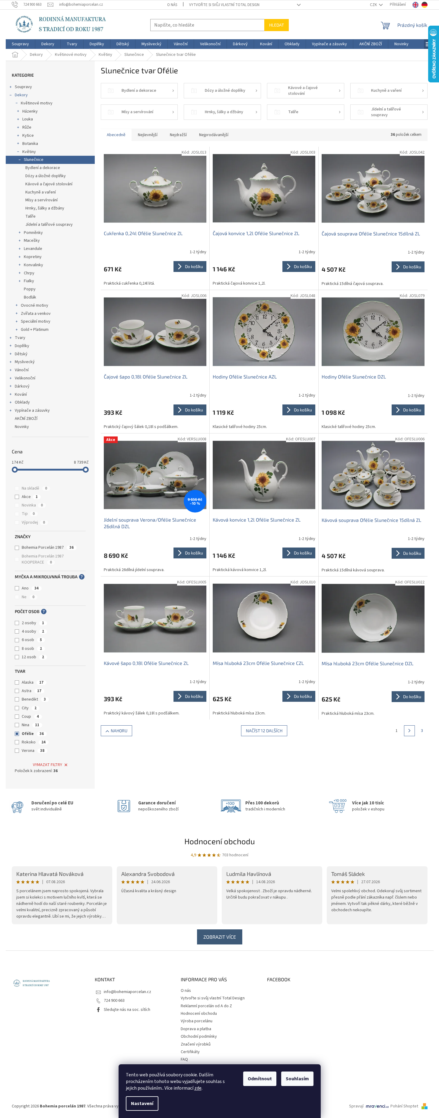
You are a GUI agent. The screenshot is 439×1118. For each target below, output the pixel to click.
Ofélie (33, 734)
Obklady (22, 402)
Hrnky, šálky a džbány (44, 208)
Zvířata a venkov (36, 314)
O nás (172, 5)
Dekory (21, 95)
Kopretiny (33, 257)
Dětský (21, 354)
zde (198, 1088)
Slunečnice (33, 160)
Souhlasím (297, 1078)
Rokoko (34, 742)
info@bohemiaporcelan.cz (127, 992)
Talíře (30, 216)
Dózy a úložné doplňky (45, 176)
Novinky (22, 427)
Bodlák (30, 297)
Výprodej (33, 522)
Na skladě (34, 488)
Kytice (28, 136)
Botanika (30, 144)
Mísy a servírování (41, 200)
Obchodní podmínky (199, 1036)
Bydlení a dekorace (42, 168)
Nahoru (119, 730)
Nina (30, 725)
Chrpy (29, 273)
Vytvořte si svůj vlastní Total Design (224, 5)
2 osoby (33, 623)
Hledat (276, 24)
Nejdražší (178, 135)
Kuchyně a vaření (40, 192)
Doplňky (22, 346)
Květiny (29, 152)
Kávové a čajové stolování (48, 184)
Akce (30, 497)
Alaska (32, 682)
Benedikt (34, 699)
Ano (30, 588)
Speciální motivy (35, 321)
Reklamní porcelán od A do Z (206, 1006)
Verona (33, 751)
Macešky (32, 241)
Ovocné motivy (34, 305)
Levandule (33, 249)
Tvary (20, 338)
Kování (21, 394)
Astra (31, 691)
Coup (30, 717)
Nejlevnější (147, 135)
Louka (27, 119)
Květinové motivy (36, 103)
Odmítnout (260, 1078)
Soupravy (23, 87)
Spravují (356, 1106)
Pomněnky (33, 233)
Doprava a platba (196, 1029)
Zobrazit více (219, 937)
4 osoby (33, 631)
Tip (28, 514)
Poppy (30, 289)
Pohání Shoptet (404, 1106)
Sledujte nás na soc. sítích (127, 1010)
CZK (374, 5)
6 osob (32, 640)
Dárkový (22, 386)
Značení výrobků (196, 1044)
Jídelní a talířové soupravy (49, 225)
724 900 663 (114, 1001)
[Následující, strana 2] (409, 730)
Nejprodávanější (213, 135)
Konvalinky (33, 265)
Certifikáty (190, 1052)
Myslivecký (25, 362)
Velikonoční (25, 378)
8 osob (32, 649)
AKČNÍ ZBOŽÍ (26, 419)
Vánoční (22, 370)
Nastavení (142, 1103)
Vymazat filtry (47, 765)
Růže (26, 127)
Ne (28, 597)
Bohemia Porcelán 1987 (48, 548)
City (29, 708)
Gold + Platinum (35, 330)
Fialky (29, 281)
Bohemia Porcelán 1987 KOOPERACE (43, 559)
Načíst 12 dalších (264, 730)
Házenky (30, 111)
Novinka (32, 505)
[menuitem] (20, 44)
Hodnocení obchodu (219, 841)
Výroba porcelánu (196, 1021)
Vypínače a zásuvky (32, 410)
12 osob (33, 657)
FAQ (184, 1059)
